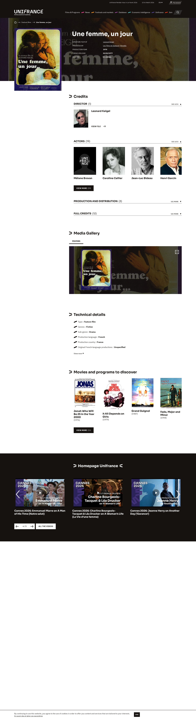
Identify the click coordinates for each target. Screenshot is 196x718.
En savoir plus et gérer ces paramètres (28, 716)
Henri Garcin (168, 178)
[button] (177, 252)
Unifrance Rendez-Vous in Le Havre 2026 (123, 2)
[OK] (136, 714)
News (87, 12)
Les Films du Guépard (111, 46)
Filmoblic (123, 46)
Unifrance (159, 12)
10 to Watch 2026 (148, 2)
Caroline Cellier (112, 178)
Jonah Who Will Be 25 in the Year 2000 (84, 414)
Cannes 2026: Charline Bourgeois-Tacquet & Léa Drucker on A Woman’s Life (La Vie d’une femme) (40, 513)
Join (170, 12)
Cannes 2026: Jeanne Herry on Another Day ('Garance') (96, 512)
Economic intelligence (141, 12)
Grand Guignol (140, 411)
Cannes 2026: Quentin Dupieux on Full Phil (154, 512)
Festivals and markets (104, 12)
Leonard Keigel (108, 42)
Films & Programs (72, 12)
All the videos (45, 526)
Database (123, 12)
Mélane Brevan (83, 178)
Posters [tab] (76, 241)
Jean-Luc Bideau (142, 178)
